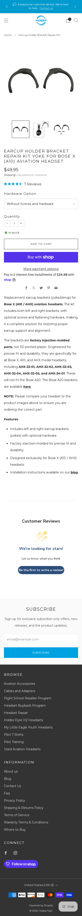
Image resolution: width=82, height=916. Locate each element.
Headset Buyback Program (25, 705)
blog (74, 472)
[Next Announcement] (75, 6)
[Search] (76, 20)
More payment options (41, 269)
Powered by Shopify (41, 905)
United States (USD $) (39, 885)
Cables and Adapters (19, 691)
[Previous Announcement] (6, 6)
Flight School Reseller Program (27, 698)
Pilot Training (14, 742)
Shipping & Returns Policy (24, 808)
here (27, 387)
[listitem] (41, 6)
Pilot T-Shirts (13, 735)
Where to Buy (15, 830)
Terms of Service (16, 815)
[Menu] (6, 20)
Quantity (12, 216)
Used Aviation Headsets (22, 749)
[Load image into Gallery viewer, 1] (20, 129)
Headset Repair (16, 713)
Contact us (46, 8)
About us (11, 771)
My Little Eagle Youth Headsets (28, 727)
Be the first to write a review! (41, 570)
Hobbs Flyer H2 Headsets (23, 720)
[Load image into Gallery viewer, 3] (61, 129)
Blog (7, 779)
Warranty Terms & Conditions (26, 822)
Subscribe (41, 652)
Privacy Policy (14, 800)
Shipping (10, 175)
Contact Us (12, 786)
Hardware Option (20, 194)
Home (8, 35)
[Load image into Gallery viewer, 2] (41, 129)
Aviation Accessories (19, 684)
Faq (7, 793)
